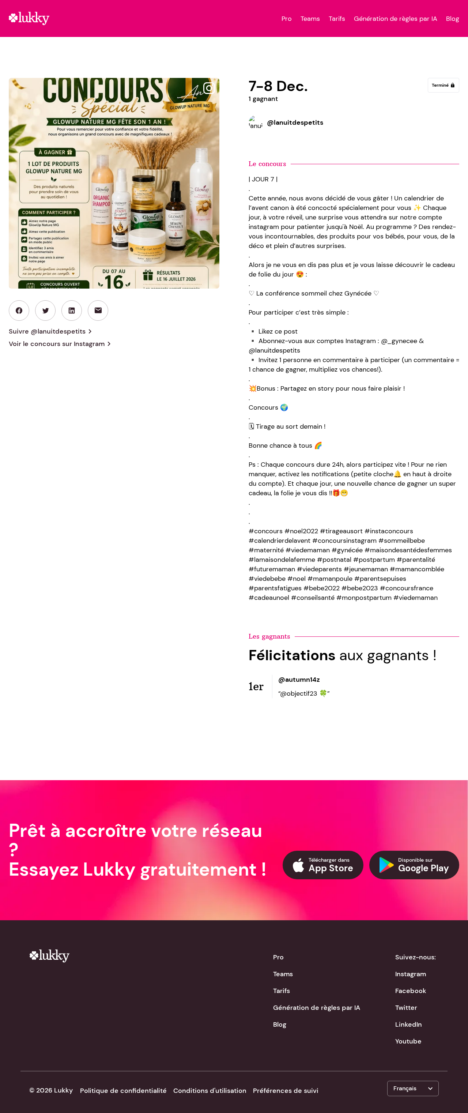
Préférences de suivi (285, 1090)
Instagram (410, 974)
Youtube (408, 1041)
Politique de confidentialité (123, 1090)
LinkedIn (408, 1024)
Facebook (410, 990)
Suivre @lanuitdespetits (51, 331)
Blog (452, 18)
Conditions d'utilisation (209, 1090)
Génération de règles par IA (395, 18)
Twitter (406, 1007)
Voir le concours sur (61, 343)
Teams (310, 18)
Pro (287, 18)
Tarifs (337, 18)
